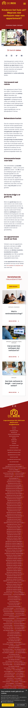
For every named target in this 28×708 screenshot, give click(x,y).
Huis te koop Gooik (20, 608)
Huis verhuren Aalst (14, 461)
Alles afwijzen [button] (21, 705)
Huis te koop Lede (20, 613)
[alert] (14, 698)
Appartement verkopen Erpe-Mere (14, 551)
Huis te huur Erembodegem (14, 471)
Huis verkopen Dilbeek (14, 637)
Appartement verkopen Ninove (14, 575)
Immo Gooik (10, 678)
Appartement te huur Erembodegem (13, 466)
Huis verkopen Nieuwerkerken (14, 656)
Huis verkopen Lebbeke (8, 651)
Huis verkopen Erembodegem (14, 639)
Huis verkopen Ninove (8, 657)
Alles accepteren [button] (8, 705)
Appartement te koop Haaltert (14, 502)
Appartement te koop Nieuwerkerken (14, 516)
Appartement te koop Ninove (14, 517)
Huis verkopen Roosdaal (14, 659)
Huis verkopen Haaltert (14, 645)
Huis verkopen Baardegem (14, 632)
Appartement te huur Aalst (14, 454)
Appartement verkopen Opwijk (14, 577)
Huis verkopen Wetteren (19, 664)
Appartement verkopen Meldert (14, 570)
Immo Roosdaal (22, 686)
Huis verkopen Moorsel (14, 654)
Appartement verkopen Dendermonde (14, 546)
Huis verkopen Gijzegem (8, 644)
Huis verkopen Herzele (8, 649)
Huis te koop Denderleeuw (14, 598)
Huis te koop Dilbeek (14, 601)
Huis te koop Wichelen (8, 627)
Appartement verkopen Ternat (14, 582)
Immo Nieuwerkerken (18, 685)
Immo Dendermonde (10, 673)
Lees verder (22, 700)
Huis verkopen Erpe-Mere (14, 640)
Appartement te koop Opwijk (14, 519)
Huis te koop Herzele (8, 611)
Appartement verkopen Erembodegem (14, 550)
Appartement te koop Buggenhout (14, 486)
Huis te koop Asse (7, 594)
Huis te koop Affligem (19, 592)
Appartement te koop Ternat (14, 524)
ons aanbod (10, 265)
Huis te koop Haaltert (7, 610)
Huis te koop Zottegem (20, 627)
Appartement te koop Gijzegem (14, 498)
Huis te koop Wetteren (19, 625)
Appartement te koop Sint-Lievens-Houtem (14, 522)
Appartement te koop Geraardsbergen (14, 497)
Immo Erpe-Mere (20, 675)
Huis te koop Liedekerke (8, 615)
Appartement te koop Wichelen (14, 531)
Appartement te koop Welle (14, 527)
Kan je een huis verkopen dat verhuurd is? (13, 348)
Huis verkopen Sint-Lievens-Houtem (14, 661)
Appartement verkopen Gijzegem (14, 555)
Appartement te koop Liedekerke (13, 512)
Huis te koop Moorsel (14, 616)
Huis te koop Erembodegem (13, 603)
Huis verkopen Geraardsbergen (14, 642)
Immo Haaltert (17, 678)
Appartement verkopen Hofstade (14, 563)
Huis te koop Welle (8, 625)
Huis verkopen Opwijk (20, 657)
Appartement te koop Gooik (13, 500)
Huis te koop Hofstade (19, 611)
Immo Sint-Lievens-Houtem (10, 688)
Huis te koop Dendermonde (14, 599)
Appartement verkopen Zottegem (14, 591)
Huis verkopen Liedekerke (8, 652)
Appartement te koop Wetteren (14, 529)
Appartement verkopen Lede (14, 567)
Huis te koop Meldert (20, 615)
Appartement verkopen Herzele (14, 562)
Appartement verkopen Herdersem (14, 560)
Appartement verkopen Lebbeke (13, 565)
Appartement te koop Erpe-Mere (13, 495)
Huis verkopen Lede (20, 651)
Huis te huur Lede (19, 474)
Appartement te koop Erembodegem (14, 493)
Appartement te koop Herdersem (14, 504)
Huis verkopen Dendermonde (14, 635)
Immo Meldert (18, 683)
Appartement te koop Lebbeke (14, 509)
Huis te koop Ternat (7, 623)
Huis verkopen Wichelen (13, 666)
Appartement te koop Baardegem (14, 485)
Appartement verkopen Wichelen (14, 589)
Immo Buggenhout (8, 671)
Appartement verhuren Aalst (14, 459)
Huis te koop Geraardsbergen (14, 606)
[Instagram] (15, 406)
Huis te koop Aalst (14, 447)
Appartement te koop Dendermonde (13, 490)
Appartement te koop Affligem (14, 481)
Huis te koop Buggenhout (14, 596)
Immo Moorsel (8, 685)
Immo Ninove (5, 686)
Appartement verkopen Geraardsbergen (14, 553)
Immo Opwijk (13, 686)
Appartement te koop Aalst (14, 452)
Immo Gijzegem (20, 676)
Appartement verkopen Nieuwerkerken (14, 574)
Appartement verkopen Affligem (13, 538)
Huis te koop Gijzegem (9, 608)
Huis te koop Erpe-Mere (14, 604)
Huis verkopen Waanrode (19, 663)
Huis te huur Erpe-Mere (8, 473)
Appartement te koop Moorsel (14, 514)
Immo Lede (22, 681)
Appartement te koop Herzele (14, 505)
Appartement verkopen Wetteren (14, 587)
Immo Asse (9, 669)
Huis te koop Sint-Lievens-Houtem (14, 622)
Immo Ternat (21, 688)
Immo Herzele (19, 680)
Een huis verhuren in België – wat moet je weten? (14, 383)
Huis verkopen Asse (20, 630)
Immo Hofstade (6, 681)
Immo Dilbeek (19, 673)
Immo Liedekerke (10, 683)
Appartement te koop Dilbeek (14, 492)
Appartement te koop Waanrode (13, 526)
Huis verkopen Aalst (14, 445)
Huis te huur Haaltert (20, 473)
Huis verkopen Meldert (20, 652)
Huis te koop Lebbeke (9, 613)
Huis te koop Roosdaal (19, 620)
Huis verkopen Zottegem (9, 668)
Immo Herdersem (10, 680)
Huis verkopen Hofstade (19, 649)
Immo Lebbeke (15, 681)
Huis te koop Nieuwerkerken (8, 618)
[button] (25, 4)
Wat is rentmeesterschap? (13, 312)
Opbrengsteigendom (14, 478)
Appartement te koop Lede (14, 510)
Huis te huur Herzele (9, 474)
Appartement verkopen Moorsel (14, 572)
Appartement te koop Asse (14, 483)
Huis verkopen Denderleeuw (13, 633)
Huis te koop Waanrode (19, 623)
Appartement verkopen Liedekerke (14, 569)
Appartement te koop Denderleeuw (14, 488)
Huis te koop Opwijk (7, 620)
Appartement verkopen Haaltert (14, 558)
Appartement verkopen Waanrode (14, 584)
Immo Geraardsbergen (9, 676)
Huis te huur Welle (9, 476)
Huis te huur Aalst (14, 457)
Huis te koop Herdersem (19, 610)
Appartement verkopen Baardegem (14, 541)
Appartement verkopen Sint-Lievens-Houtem (13, 580)
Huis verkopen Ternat (7, 663)
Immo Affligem (20, 668)
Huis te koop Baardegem (19, 594)
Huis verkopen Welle (7, 664)
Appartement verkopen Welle (14, 586)
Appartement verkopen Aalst (14, 450)
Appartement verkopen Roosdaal (14, 579)
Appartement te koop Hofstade (14, 507)
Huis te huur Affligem (14, 469)
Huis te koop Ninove (21, 618)
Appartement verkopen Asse (14, 539)
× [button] (26, 690)
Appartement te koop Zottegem (14, 533)
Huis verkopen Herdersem (14, 647)
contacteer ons (19, 265)
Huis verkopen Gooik (20, 644)
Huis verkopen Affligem (8, 630)
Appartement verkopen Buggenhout (13, 543)
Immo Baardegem (17, 669)
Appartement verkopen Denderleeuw (14, 545)
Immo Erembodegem (9, 675)
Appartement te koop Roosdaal (14, 521)
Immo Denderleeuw (19, 671)
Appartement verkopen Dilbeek (14, 548)
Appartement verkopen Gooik (14, 557)
